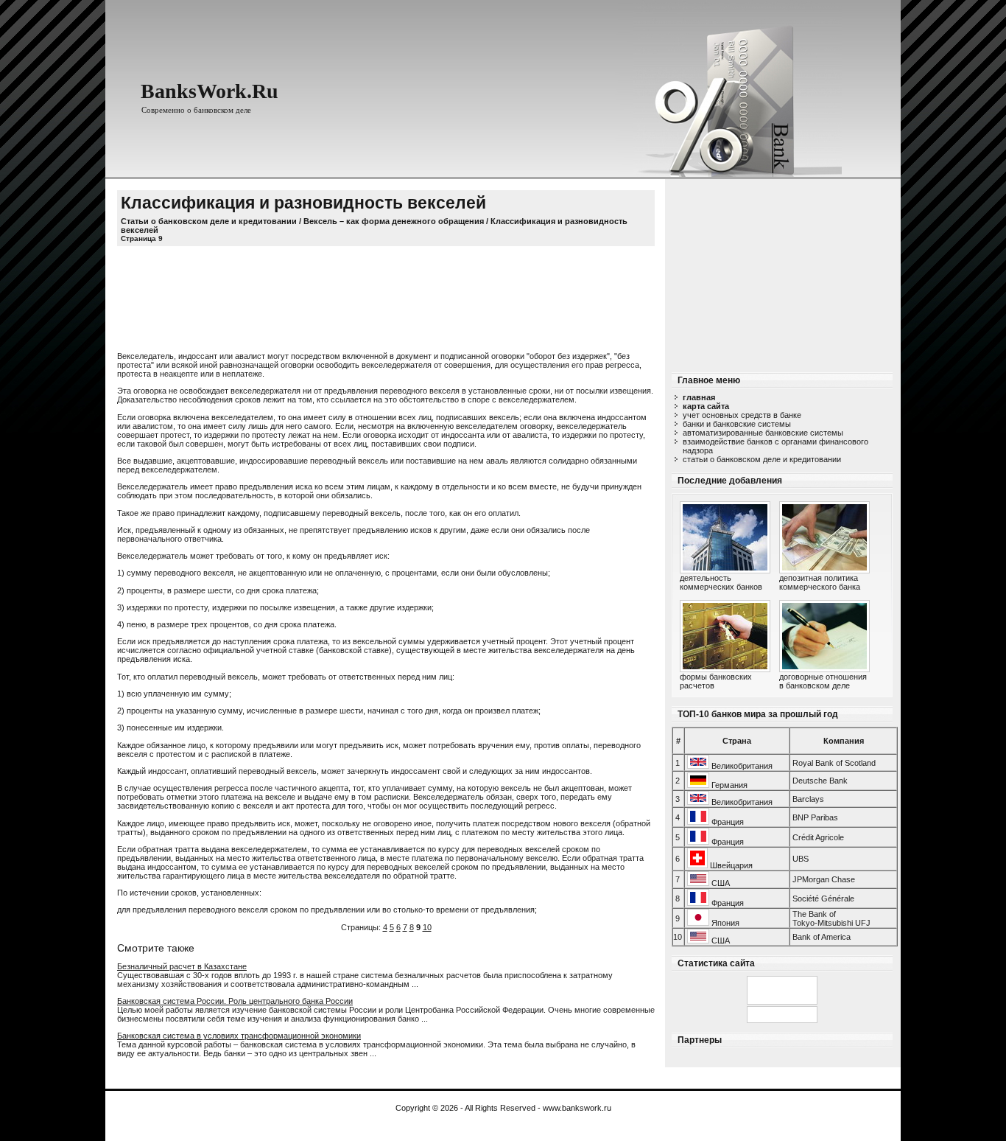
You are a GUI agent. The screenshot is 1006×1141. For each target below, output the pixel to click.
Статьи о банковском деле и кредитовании (762, 459)
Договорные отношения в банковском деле (823, 681)
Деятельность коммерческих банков (721, 582)
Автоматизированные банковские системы (763, 432)
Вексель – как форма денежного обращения (393, 221)
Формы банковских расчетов (716, 681)
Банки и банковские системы (737, 423)
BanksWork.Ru (209, 91)
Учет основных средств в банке (742, 415)
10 (427, 927)
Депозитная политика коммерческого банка (819, 582)
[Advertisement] (782, 271)
